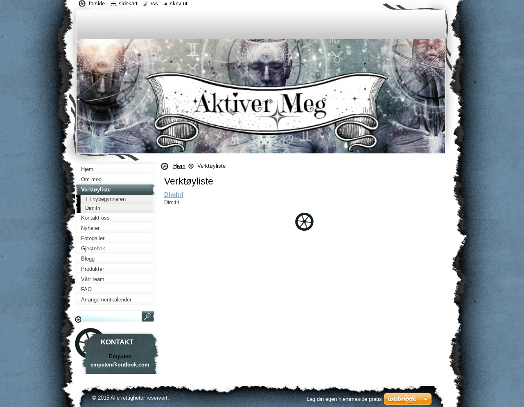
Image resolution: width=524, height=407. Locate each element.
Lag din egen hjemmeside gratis (344, 399)
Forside (97, 3)
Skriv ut (178, 3)
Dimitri (173, 194)
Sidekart (128, 3)
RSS (154, 3)
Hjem (179, 166)
